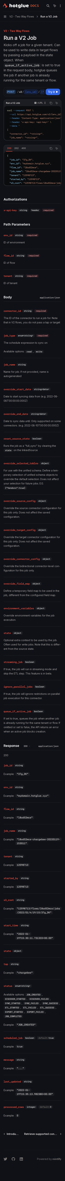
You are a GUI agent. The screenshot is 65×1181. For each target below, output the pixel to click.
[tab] (9, 148)
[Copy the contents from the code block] (51, 103)
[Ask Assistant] (56, 103)
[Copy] (41, 92)
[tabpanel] (32, 168)
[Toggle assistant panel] (54, 5)
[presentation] (30, 92)
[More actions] (60, 5)
